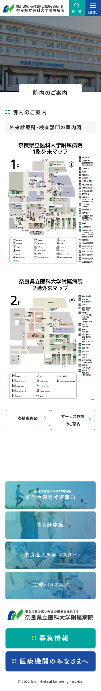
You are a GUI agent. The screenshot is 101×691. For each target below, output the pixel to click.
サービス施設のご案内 (73, 419)
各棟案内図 (28, 418)
